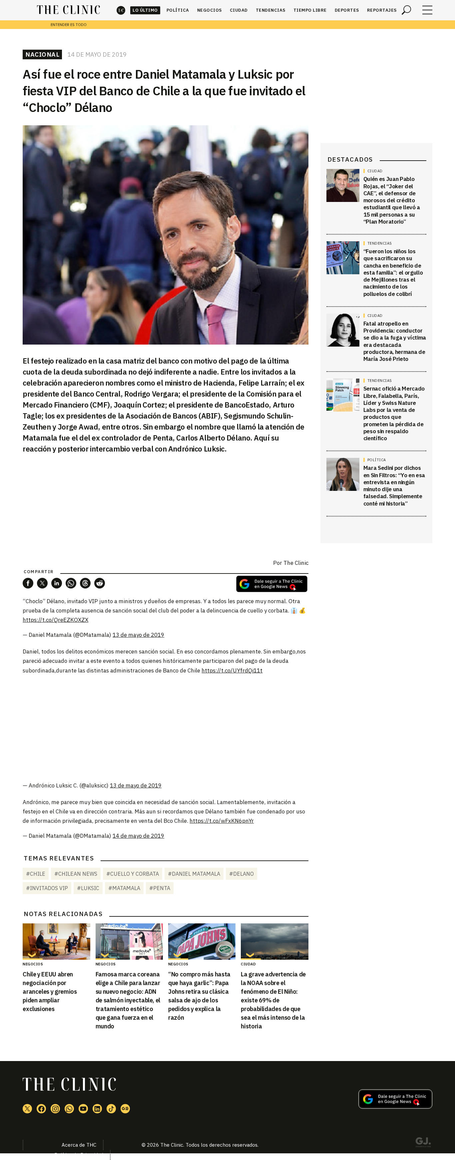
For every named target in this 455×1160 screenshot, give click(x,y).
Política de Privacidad (78, 1155)
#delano (241, 873)
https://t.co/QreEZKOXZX (55, 619)
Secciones (427, 10)
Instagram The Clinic (55, 1108)
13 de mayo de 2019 (138, 634)
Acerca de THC (79, 1145)
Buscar (406, 10)
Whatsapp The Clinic (69, 1108)
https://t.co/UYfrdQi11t (232, 670)
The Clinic (121, 10)
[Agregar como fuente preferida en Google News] (395, 1106)
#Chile (35, 873)
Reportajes (382, 10)
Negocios (209, 10)
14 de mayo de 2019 (138, 835)
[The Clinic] (68, 10)
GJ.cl (423, 1143)
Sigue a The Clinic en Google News (271, 584)
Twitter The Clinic (27, 1108)
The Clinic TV (83, 1108)
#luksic (88, 888)
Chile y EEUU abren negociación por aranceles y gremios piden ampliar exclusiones (50, 991)
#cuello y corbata (132, 873)
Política (178, 10)
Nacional (42, 54)
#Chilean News (75, 873)
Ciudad (239, 10)
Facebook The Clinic (41, 1108)
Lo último (145, 10)
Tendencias (270, 10)
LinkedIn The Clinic (97, 1108)
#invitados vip (47, 888)
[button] (28, 583)
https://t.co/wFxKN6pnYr (222, 820)
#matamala (124, 888)
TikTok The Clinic (111, 1108)
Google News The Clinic (125, 1108)
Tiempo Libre (310, 10)
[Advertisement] (166, 727)
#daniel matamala (194, 873)
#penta (159, 888)
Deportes (347, 10)
